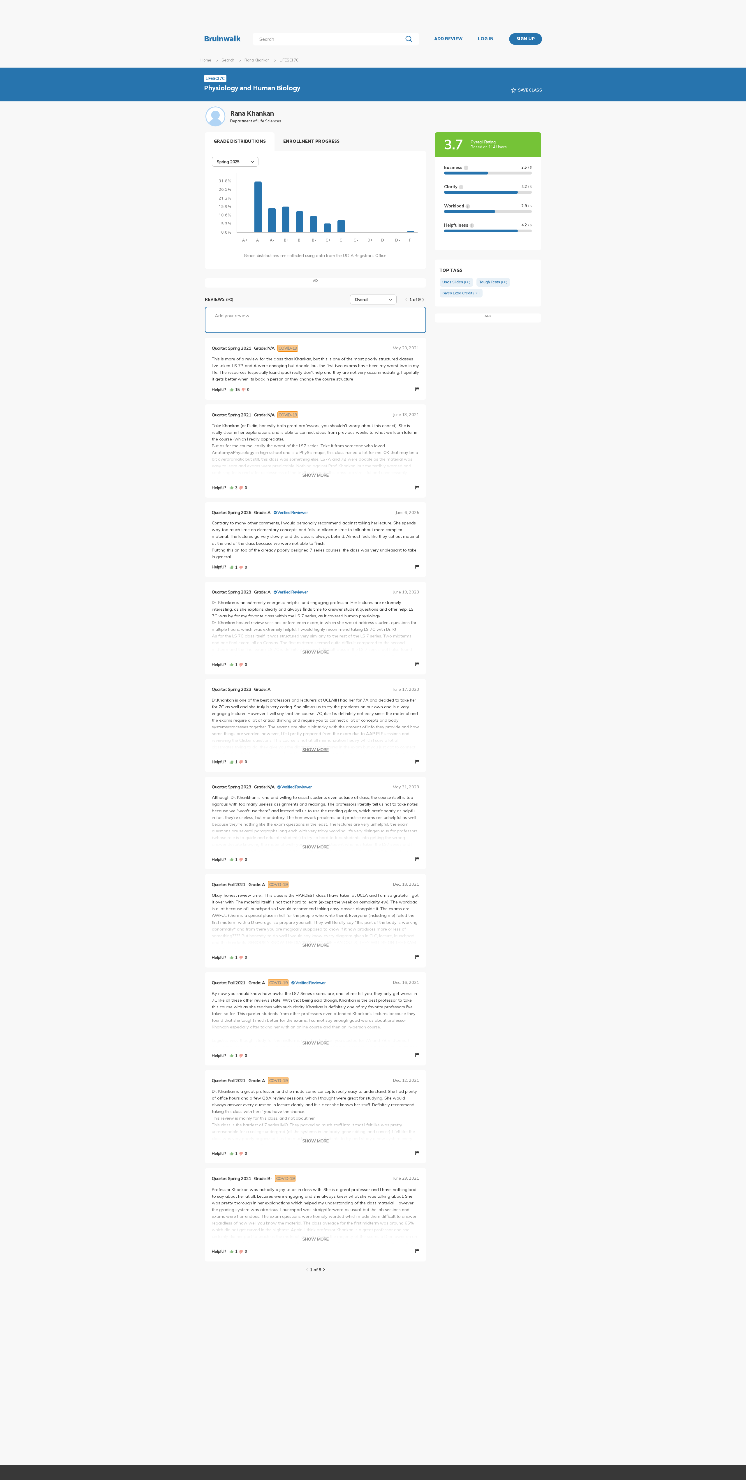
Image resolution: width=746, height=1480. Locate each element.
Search (227, 60)
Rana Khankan (257, 60)
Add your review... (233, 315)
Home (205, 60)
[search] (329, 39)
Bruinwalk (222, 39)
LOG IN (486, 39)
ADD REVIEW (448, 39)
